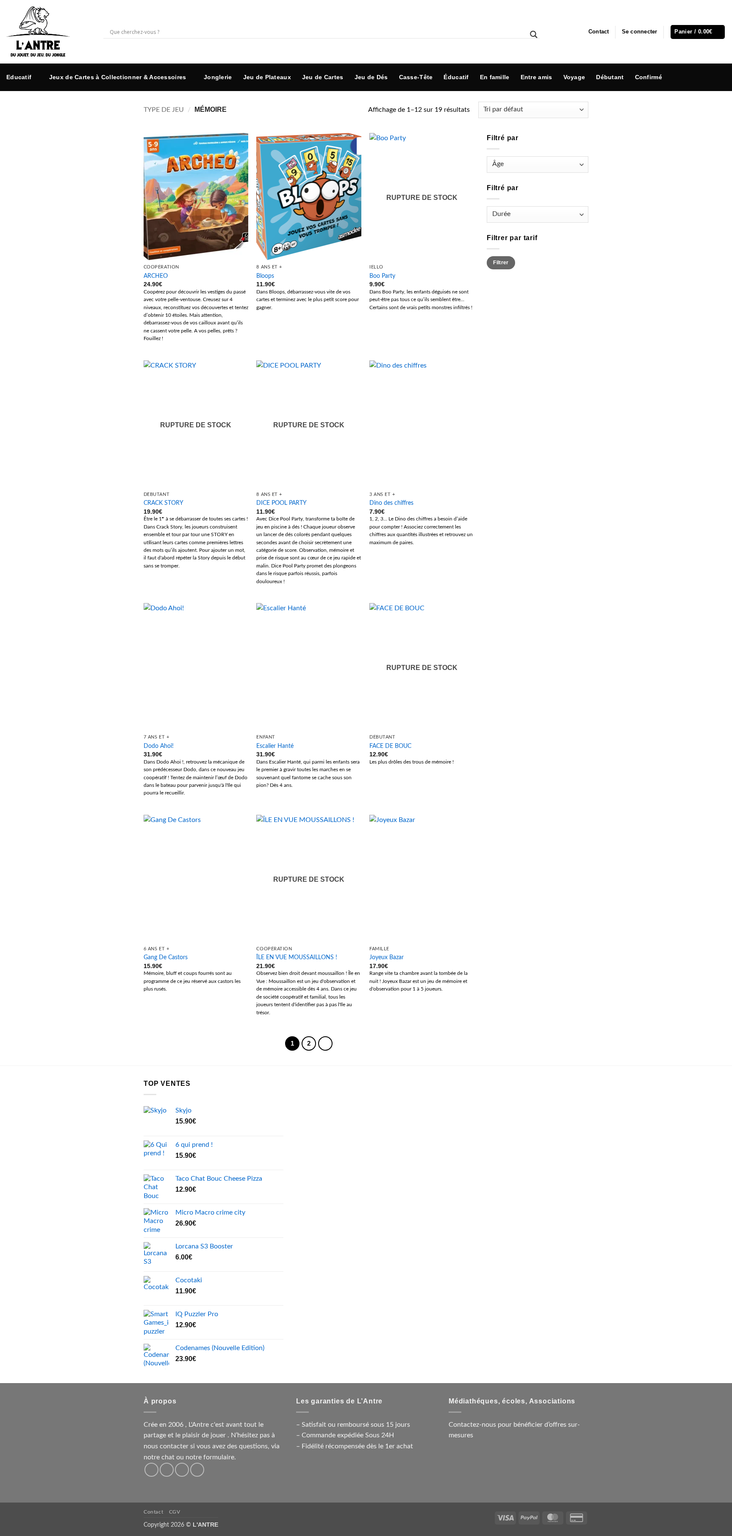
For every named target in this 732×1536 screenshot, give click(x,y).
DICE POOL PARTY (281, 503)
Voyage (574, 77)
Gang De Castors (166, 957)
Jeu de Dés (371, 77)
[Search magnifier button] (534, 34)
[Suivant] (325, 1043)
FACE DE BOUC (390, 746)
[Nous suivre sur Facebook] (680, 76)
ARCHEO (156, 276)
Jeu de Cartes (323, 77)
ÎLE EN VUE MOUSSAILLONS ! (296, 957)
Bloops (265, 276)
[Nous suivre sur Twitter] (706, 76)
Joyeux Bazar (386, 957)
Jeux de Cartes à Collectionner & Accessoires (117, 77)
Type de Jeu (164, 109)
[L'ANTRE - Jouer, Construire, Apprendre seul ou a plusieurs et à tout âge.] (48, 32)
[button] (639, 31)
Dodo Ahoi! (159, 746)
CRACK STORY (163, 503)
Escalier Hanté (275, 746)
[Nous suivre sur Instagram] (693, 76)
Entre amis (536, 77)
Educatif (18, 77)
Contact (598, 31)
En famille (495, 77)
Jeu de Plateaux (267, 77)
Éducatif (456, 77)
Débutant (610, 77)
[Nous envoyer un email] (719, 76)
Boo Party (382, 276)
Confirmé (648, 77)
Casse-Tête (416, 77)
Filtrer (501, 263)
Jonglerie (218, 77)
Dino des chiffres (391, 503)
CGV (174, 1511)
